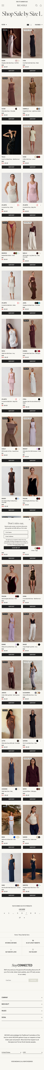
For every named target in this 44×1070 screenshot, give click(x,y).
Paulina (25, 498)
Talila (4, 157)
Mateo (25, 789)
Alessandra (27, 692)
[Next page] (24, 917)
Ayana (25, 596)
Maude (25, 644)
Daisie (25, 157)
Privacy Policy (18, 544)
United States (6, 1052)
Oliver (4, 109)
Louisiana (5, 789)
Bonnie (4, 644)
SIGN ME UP (16, 548)
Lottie (4, 741)
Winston (26, 885)
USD (24, 1052)
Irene (4, 837)
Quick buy (11, 71)
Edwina (25, 351)
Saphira (25, 741)
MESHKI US (18, 1061)
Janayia (4, 692)
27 (20, 918)
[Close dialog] (29, 519)
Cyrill (25, 399)
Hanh (4, 885)
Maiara (4, 498)
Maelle (25, 253)
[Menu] (2, 5)
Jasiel (25, 303)
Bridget (25, 449)
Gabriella (26, 109)
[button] (36, 5)
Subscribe (33, 980)
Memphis (5, 253)
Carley (4, 449)
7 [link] (26, 913)
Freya (4, 351)
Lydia (25, 60)
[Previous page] (4, 913)
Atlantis (5, 205)
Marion (25, 837)
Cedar (4, 60)
